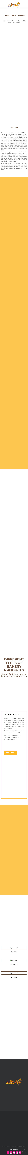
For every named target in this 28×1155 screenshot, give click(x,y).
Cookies (14, 585)
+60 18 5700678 (15, 1127)
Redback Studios (22, 1146)
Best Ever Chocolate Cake (14, 927)
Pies (14, 105)
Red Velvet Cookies (14, 914)
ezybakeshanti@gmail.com (14, 1135)
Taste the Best (11, 878)
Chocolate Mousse (14, 939)
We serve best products (11, 828)
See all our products (14, 117)
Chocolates (14, 528)
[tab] (4, 704)
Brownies (14, 611)
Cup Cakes (14, 952)
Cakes (14, 556)
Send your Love (11, 854)
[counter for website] (14, 1152)
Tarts (14, 500)
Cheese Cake (14, 964)
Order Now (10, 753)
